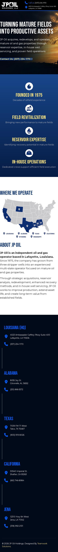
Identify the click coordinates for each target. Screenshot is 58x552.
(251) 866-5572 (16, 389)
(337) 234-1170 (37, 3)
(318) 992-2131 (16, 526)
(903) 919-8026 (17, 435)
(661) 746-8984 (17, 480)
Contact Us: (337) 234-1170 (15, 59)
